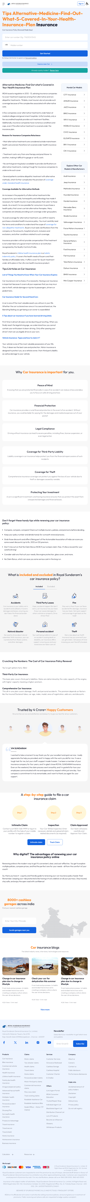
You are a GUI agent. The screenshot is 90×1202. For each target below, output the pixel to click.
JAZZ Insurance (70, 107)
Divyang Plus (7, 1110)
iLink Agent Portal (53, 1090)
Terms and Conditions (31, 58)
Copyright (72, 1097)
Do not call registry (75, 1108)
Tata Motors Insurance (73, 262)
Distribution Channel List (55, 1112)
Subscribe (80, 1044)
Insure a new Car (44, 64)
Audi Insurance (70, 176)
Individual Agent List (53, 1105)
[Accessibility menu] (87, 3)
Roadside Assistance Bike (33, 1103)
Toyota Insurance (71, 234)
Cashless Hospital (52, 1070)
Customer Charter (53, 1074)
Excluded (51, 586)
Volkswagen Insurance (73, 222)
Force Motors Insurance (73, 228)
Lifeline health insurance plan (29, 253)
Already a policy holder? (45, 70)
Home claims (29, 1074)
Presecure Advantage (10, 1121)
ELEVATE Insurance (71, 138)
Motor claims (29, 1059)
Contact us (72, 1066)
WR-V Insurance (70, 119)
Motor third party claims (33, 1082)
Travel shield (6, 1132)
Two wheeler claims (31, 1063)
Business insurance (9, 1143)
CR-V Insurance (70, 151)
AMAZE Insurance (71, 101)
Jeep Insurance (70, 182)
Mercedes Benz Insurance (70, 208)
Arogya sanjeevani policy (11, 1087)
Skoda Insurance (70, 216)
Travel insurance (8, 1124)
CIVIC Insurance (70, 132)
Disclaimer (72, 1093)
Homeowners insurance (11, 1139)
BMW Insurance (70, 274)
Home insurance (8, 1136)
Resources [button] (28, 1154)
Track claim (55, 842)
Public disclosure (74, 1070)
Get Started (45, 53)
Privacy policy (73, 1105)
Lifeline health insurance (11, 1076)
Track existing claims (31, 1096)
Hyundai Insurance (71, 195)
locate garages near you (19, 930)
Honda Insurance (70, 201)
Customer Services (53, 1059)
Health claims (29, 1066)
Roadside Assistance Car (33, 1099)
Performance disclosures (77, 1074)
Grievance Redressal (54, 1063)
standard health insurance (18, 183)
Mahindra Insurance (72, 188)
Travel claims (29, 1070)
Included (39, 586)
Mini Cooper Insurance (73, 280)
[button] (12, 1058)
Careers (71, 1063)
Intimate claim (36, 842)
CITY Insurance (70, 94)
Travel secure (7, 1128)
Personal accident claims (33, 1078)
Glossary (49, 1123)
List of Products (52, 1116)
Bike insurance (7, 1062)
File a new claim (30, 1092)
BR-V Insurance (70, 144)
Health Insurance (8, 1073)
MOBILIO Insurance (72, 126)
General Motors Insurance (70, 242)
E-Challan (50, 1078)
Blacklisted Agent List (54, 1108)
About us (71, 1059)
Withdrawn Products (54, 1127)
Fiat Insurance (69, 255)
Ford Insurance (70, 249)
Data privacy (73, 1101)
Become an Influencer (54, 1120)
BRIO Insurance (70, 113)
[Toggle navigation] (3, 3)
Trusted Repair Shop (53, 1101)
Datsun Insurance (71, 268)
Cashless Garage (52, 1066)
